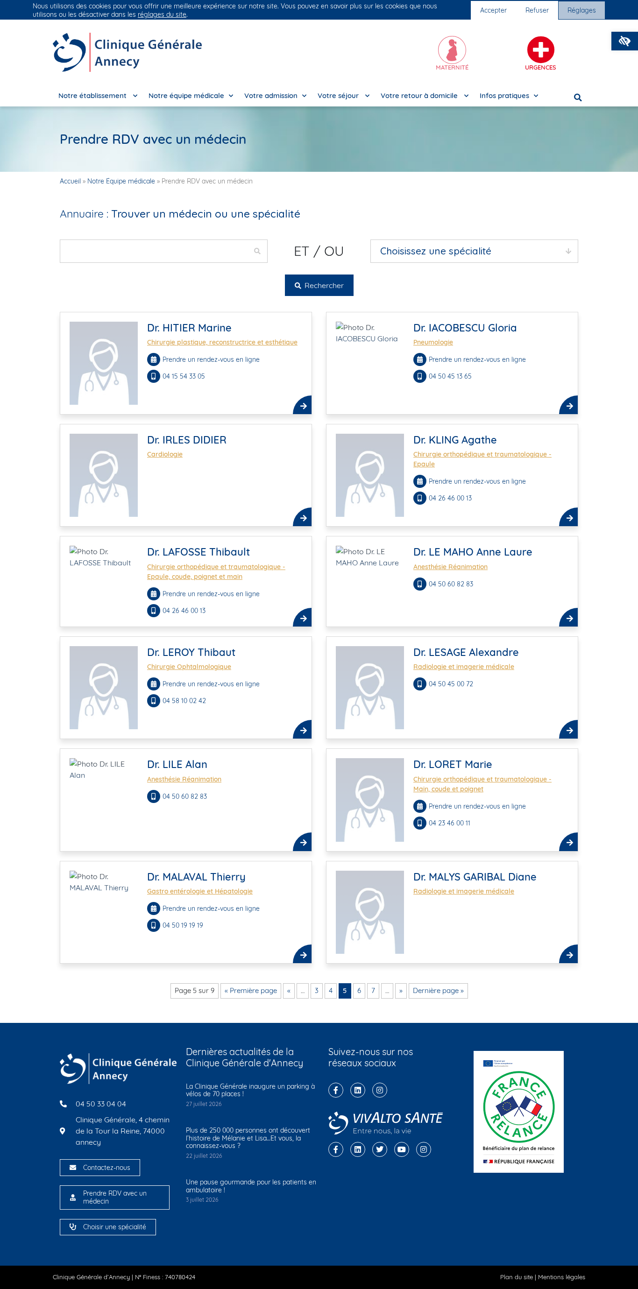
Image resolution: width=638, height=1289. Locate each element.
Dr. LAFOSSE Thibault (198, 551)
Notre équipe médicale (186, 95)
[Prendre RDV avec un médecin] (73, 1197)
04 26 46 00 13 (450, 498)
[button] (624, 41)
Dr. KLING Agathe (455, 439)
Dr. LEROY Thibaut (191, 652)
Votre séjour (339, 95)
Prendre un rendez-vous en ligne (211, 359)
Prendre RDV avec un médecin (115, 1197)
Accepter (493, 10)
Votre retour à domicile (420, 95)
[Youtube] (401, 1149)
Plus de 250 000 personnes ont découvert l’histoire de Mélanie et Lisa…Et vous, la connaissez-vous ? (248, 1138)
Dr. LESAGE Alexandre (466, 652)
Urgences (540, 67)
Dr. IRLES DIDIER (187, 439)
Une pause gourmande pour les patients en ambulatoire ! (251, 1186)
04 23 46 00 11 (449, 823)
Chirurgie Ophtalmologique (189, 666)
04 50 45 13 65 (451, 376)
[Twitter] (379, 1149)
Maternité (452, 67)
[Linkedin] (357, 1090)
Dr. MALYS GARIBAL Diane (475, 876)
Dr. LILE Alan (177, 764)
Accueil (70, 181)
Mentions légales (561, 1277)
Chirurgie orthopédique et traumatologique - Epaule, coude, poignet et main (216, 572)
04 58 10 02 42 (184, 701)
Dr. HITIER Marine (189, 327)
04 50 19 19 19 (184, 925)
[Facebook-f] (335, 1090)
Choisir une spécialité (114, 1227)
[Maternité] (452, 50)
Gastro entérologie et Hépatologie (200, 891)
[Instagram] (379, 1090)
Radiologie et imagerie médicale (463, 666)
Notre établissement (93, 95)
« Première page (251, 990)
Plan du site (516, 1277)
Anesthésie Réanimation (450, 567)
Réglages (581, 10)
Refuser (537, 10)
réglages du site (162, 14)
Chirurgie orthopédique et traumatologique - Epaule (482, 459)
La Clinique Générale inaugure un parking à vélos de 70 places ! (250, 1090)
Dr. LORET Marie (452, 764)
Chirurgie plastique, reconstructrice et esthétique (222, 342)
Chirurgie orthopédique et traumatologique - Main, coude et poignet (482, 784)
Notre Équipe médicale (121, 181)
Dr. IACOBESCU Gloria (465, 327)
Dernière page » (438, 990)
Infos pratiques (504, 95)
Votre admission (271, 95)
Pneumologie (433, 342)
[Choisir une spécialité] (73, 1227)
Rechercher (323, 285)
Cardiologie (165, 454)
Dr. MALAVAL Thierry (196, 876)
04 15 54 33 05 (185, 376)
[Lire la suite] (302, 404)
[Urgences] (541, 50)
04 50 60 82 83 (451, 584)
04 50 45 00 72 (452, 684)
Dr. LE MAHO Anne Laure (472, 551)
